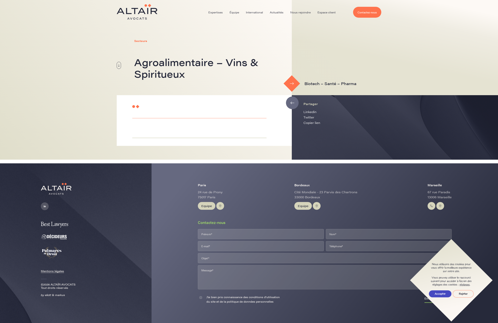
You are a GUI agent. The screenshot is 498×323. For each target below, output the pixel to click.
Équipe (234, 12)
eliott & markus (55, 295)
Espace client (326, 12)
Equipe (206, 206)
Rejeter (463, 294)
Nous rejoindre (300, 12)
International (254, 12)
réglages (465, 284)
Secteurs (140, 41)
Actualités (276, 12)
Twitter (308, 117)
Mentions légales (52, 271)
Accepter (440, 294)
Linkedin (310, 112)
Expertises (215, 12)
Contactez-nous (367, 12)
